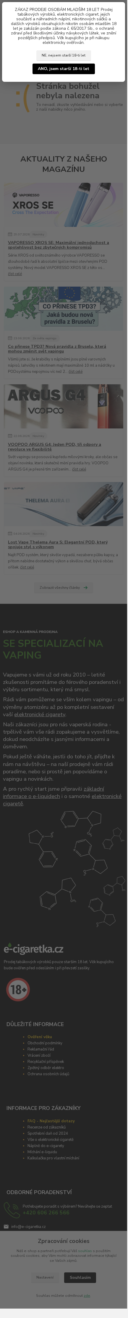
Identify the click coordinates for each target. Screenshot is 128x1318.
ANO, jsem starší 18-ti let (63, 69)
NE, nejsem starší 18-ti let (63, 55)
